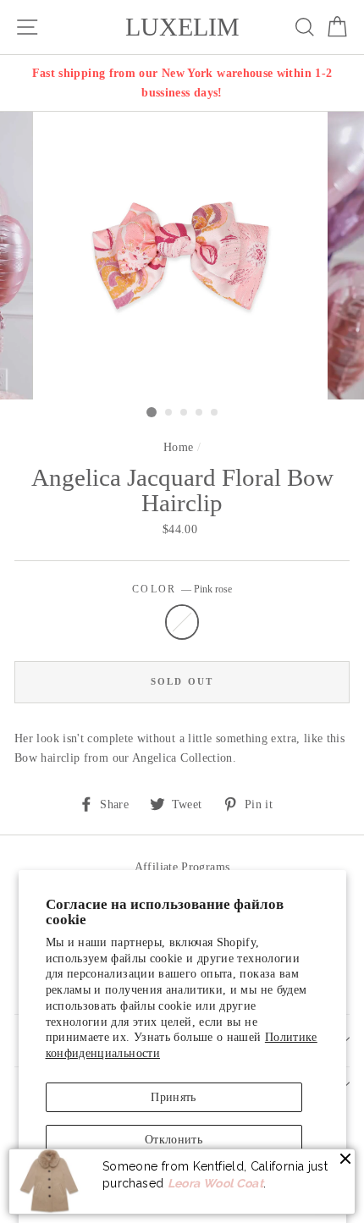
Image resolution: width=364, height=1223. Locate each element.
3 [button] (184, 413)
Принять (173, 1097)
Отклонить (173, 1139)
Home (178, 447)
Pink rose (182, 621)
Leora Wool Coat (215, 1183)
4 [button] (200, 413)
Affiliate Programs (182, 866)
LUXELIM (182, 27)
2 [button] (169, 413)
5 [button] (215, 413)
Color (182, 589)
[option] (182, 82)
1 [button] (151, 412)
